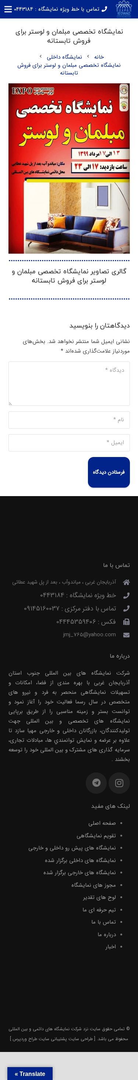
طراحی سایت (80, 1038)
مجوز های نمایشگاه (93, 885)
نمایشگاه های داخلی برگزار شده (80, 860)
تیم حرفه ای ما (99, 910)
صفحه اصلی (102, 823)
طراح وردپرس (25, 1038)
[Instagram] (119, 783)
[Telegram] (96, 783)
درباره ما (107, 934)
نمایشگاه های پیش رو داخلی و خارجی (72, 848)
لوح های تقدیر (99, 897)
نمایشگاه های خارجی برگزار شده (79, 872)
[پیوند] (123, 9)
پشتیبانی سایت (53, 1038)
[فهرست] (8, 9)
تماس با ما (103, 922)
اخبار (111, 946)
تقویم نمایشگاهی (96, 835)
